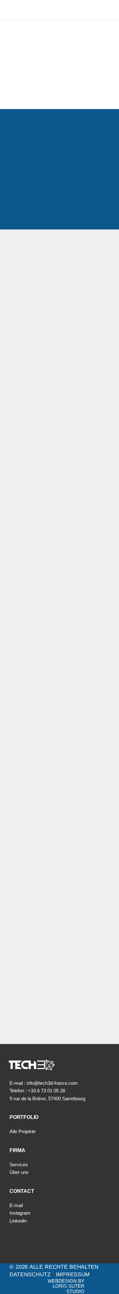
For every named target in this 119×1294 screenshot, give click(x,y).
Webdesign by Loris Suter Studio (66, 1286)
